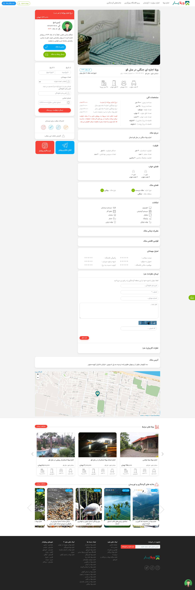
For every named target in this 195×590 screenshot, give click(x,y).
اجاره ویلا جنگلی (91, 584)
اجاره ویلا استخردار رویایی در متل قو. (102, 460)
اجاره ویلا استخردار (90, 545)
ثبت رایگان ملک (10, 3)
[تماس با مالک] (188, 583)
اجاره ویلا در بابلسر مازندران (88, 582)
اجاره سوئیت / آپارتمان (151, 3)
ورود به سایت (24, 3)
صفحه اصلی (113, 545)
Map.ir (147, 415)
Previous (157, 454)
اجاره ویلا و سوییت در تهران (88, 574)
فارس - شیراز (49, 557)
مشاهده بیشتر (41, 426)
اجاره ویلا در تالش (90, 579)
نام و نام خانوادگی (65, 89)
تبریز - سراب (49, 560)
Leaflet (142, 415)
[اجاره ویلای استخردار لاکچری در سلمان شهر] (56, 444)
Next (33, 507)
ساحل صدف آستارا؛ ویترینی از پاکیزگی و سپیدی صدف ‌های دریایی (89, 522)
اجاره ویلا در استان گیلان (88, 572)
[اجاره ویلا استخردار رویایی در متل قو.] (97, 444)
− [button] (38, 377)
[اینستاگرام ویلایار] (157, 567)
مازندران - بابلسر (48, 547)
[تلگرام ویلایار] (146, 567)
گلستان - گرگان (48, 555)
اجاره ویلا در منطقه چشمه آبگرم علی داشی (60, 522)
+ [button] (38, 374)
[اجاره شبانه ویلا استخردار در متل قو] (139, 444)
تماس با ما (114, 547)
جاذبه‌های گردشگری (114, 3)
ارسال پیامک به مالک (57, 54)
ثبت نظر (84, 338)
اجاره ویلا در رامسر (90, 577)
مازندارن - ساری (48, 545)
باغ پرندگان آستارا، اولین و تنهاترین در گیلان (117, 522)
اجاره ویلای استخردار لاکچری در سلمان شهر (59, 460)
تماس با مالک (59, 47)
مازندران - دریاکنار (48, 562)
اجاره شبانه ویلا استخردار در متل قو (145, 460)
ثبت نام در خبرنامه (128, 546)
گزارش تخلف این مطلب (53, 136)
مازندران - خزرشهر (47, 550)
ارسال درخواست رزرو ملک (54, 110)
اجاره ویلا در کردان (90, 564)
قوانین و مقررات (112, 550)
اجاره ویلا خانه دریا (90, 557)
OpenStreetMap (155, 415)
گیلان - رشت (49, 552)
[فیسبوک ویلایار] (152, 567)
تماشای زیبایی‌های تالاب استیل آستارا (146, 522)
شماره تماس (66, 98)
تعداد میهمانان (66, 77)
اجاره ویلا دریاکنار (112, 552)
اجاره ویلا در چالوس (90, 562)
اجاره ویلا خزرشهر (91, 550)
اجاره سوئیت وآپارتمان (89, 560)
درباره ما (115, 555)
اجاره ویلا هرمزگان (90, 555)
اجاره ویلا (166, 3)
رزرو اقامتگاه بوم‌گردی (132, 3)
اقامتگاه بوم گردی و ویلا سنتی (87, 552)
